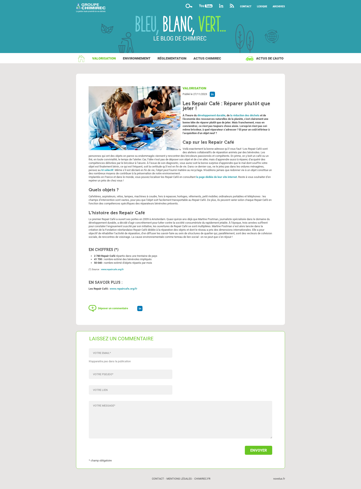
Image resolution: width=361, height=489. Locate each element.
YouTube (205, 5)
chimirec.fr (202, 478)
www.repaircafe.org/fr (112, 269)
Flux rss (232, 5)
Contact (246, 6)
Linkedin (221, 5)
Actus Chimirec (207, 58)
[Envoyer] (180, 448)
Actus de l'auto (269, 58)
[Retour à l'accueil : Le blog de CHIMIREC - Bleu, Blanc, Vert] (180, 29)
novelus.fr (279, 478)
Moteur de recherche (189, 5)
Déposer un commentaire (113, 308)
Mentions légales (179, 478)
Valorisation (104, 58)
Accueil (81, 58)
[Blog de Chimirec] (180, 8)
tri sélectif (107, 170)
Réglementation (172, 58)
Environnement (136, 58)
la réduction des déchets (244, 115)
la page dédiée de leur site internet (216, 177)
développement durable (211, 115)
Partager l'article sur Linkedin (212, 94)
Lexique (262, 6)
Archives (279, 6)
